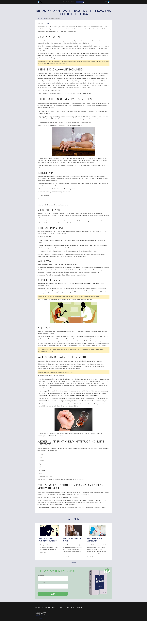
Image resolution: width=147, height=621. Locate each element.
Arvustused (55, 607)
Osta (53, 593)
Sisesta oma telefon (42, 583)
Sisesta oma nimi (41, 575)
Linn (61, 607)
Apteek (73, 607)
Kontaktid (79, 607)
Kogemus (37, 607)
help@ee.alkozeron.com (40, 614)
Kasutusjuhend (46, 607)
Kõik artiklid (73, 562)
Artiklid (67, 607)
